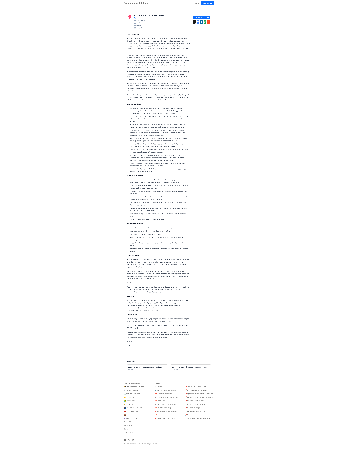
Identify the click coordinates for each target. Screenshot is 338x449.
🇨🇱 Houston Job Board (131, 411)
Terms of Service (129, 422)
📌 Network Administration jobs (195, 411)
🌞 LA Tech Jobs (129, 397)
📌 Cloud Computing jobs (163, 394)
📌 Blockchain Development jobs (196, 390)
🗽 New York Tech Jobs (132, 394)
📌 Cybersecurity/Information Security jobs (199, 394)
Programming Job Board (136, 3)
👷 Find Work (128, 404)
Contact (126, 429)
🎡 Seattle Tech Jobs (131, 390)
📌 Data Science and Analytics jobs (166, 397)
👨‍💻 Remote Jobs (129, 401)
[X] (194, 22)
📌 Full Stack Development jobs (195, 404)
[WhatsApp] (205, 22)
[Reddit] (208, 22)
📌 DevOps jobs (160, 401)
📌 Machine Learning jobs (193, 408)
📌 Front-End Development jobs (165, 404)
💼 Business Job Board (131, 415)
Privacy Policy (128, 425)
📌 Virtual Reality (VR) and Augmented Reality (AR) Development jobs (199, 418)
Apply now (199, 17)
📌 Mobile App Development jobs (166, 411)
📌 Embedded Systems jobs (194, 401)
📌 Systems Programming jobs (165, 418)
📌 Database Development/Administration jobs (199, 397)
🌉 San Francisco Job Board (133, 408)
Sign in (197, 3)
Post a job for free (207, 3)
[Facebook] (198, 22)
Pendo (136, 18)
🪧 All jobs (158, 386)
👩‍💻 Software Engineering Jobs (134, 386)
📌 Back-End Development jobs (165, 390)
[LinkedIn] (201, 22)
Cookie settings (129, 432)
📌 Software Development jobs (195, 415)
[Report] (208, 17)
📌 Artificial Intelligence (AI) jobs (195, 386)
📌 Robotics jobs (160, 415)
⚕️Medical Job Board (131, 418)
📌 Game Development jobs (164, 408)
